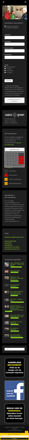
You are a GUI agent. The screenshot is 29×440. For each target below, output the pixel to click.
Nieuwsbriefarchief (10, 241)
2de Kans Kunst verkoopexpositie (16, 336)
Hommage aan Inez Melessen (16, 323)
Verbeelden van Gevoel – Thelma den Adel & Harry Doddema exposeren (14, 308)
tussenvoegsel (9, 48)
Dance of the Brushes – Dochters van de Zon (16, 278)
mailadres (7, 35)
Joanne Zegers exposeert (15, 286)
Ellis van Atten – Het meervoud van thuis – (17, 316)
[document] (15, 166)
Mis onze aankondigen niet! (14, 434)
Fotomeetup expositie (14, 330)
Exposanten (8, 243)
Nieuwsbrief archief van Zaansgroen (14, 100)
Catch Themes (18, 430)
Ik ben (6, 65)
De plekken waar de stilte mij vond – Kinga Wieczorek (16, 293)
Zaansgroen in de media (12, 247)
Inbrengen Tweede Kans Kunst (14, 237)
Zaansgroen (16, 427)
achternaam (8, 54)
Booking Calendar (10, 167)
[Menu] (3, 2)
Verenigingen (8, 245)
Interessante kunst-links (12, 249)
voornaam (8, 41)
